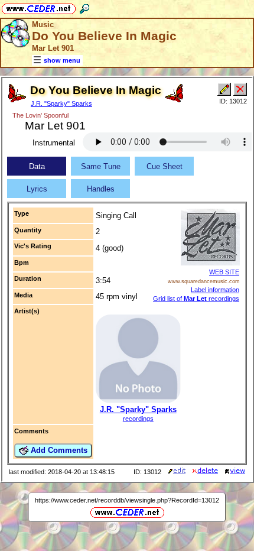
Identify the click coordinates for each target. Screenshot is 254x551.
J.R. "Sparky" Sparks (61, 103)
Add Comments (57, 450)
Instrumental (53, 142)
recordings (138, 418)
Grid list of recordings (196, 298)
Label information (215, 289)
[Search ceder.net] (84, 6)
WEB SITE (224, 272)
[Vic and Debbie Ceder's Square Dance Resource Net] (38, 6)
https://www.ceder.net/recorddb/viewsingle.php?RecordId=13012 (127, 500)
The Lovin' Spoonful (40, 115)
